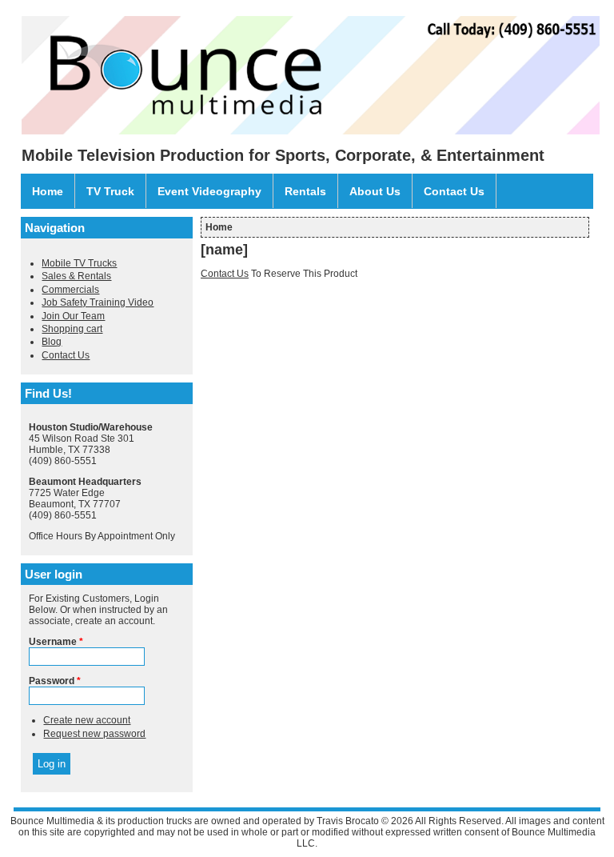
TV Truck (110, 191)
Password (55, 681)
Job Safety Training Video (98, 302)
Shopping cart (72, 328)
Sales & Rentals (76, 276)
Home (47, 191)
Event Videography (209, 191)
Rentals (305, 191)
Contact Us (454, 191)
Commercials (70, 289)
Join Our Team (73, 316)
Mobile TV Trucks (79, 263)
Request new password (94, 733)
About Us (375, 191)
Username (56, 641)
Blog (52, 341)
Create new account (86, 720)
